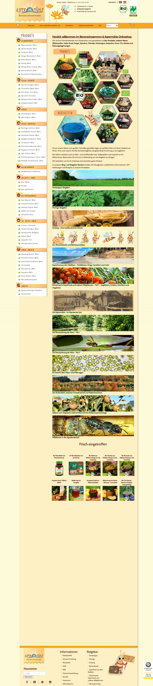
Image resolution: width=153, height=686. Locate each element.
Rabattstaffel (67, 656)
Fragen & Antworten (86, 25)
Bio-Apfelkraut (27, 189)
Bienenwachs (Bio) (29, 70)
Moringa (92, 659)
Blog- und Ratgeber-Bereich (73, 165)
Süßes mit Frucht (28, 211)
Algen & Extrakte (28, 80)
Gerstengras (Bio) (28, 114)
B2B (100, 25)
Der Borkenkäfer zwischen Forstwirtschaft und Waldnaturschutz (77, 393)
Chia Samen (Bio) (28, 276)
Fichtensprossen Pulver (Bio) (33, 157)
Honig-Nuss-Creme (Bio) (31, 67)
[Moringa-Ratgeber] (93, 198)
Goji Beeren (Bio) (28, 200)
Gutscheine (26, 294)
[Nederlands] (124, 2)
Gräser (24, 109)
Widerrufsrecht (68, 684)
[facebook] (27, 682)
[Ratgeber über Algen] (93, 363)
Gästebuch (69, 25)
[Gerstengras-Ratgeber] (93, 178)
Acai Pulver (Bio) (28, 153)
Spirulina (83, 43)
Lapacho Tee (26, 240)
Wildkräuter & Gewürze (30, 171)
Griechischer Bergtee (30, 232)
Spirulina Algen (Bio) (30, 85)
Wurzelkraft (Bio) (28, 60)
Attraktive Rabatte (84, 9)
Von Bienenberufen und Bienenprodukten (68, 245)
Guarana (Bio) (27, 272)
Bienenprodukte (27, 41)
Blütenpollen (58, 43)
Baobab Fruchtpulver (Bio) (32, 161)
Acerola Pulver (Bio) (29, 207)
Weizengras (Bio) (28, 117)
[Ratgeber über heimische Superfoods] (93, 275)
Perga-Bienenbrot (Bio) (31, 56)
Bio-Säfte (25, 182)
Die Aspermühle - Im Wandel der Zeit (67, 312)
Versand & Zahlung (69, 659)
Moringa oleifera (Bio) (30, 128)
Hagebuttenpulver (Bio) (31, 139)
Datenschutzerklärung (70, 673)
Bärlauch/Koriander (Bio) (31, 99)
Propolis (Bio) (27, 52)
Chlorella (91, 43)
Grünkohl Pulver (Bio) (30, 135)
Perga (76, 43)
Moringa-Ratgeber (59, 208)
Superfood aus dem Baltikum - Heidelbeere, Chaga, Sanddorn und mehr (80, 265)
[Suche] (117, 26)
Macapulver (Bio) (28, 269)
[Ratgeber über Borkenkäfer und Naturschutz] (93, 383)
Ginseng (92, 663)
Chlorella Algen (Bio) (30, 88)
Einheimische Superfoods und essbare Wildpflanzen (95, 678)
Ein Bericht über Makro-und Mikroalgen (67, 372)
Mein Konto (112, 2)
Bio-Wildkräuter (27, 167)
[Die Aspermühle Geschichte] (93, 300)
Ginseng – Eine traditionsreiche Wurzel (67, 228)
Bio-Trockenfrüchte (29, 196)
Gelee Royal (68, 43)
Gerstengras (93, 656)
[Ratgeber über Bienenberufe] (93, 237)
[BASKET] (132, 25)
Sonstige (24, 286)
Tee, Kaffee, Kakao (28, 221)
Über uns (31, 25)
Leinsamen (25, 265)
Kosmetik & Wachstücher (31, 74)
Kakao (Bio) (26, 236)
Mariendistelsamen (29, 280)
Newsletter (66, 663)
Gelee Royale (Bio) (29, 49)
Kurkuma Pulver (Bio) (30, 258)
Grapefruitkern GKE (29, 103)
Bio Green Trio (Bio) (29, 92)
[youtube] (35, 682)
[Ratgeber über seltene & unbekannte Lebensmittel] (93, 403)
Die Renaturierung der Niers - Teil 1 (66, 332)
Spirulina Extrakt (28, 96)
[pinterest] (43, 682)
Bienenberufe (93, 666)
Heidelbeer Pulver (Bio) (31, 132)
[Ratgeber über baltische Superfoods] (93, 255)
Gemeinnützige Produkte (31, 290)
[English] (120, 2)
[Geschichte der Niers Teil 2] (93, 343)
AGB (64, 666)
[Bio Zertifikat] (123, 9)
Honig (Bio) (26, 63)
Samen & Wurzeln (27, 250)
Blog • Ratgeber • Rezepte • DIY (50, 25)
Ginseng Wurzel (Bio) (30, 254)
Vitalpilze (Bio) (27, 142)
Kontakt (65, 677)
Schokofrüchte (27, 215)
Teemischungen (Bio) (30, 229)
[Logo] (30, 11)
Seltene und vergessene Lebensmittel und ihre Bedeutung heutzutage (79, 413)
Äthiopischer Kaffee (29, 243)
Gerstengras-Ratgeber (61, 187)
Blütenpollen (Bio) (29, 45)
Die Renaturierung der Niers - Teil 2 (66, 352)
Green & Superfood (28, 123)
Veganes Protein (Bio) (30, 150)
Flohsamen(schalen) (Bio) (32, 261)
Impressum (67, 680)
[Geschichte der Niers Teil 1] (93, 323)
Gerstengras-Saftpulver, (105, 43)
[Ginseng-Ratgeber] (93, 218)
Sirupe (24, 186)
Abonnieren (28, 677)
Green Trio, (119, 43)
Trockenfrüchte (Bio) (30, 204)
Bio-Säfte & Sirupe (28, 178)
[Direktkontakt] (121, 663)
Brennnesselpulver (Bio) (31, 146)
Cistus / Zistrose (28, 225)
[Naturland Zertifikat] (133, 10)
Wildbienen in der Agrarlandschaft (65, 437)
